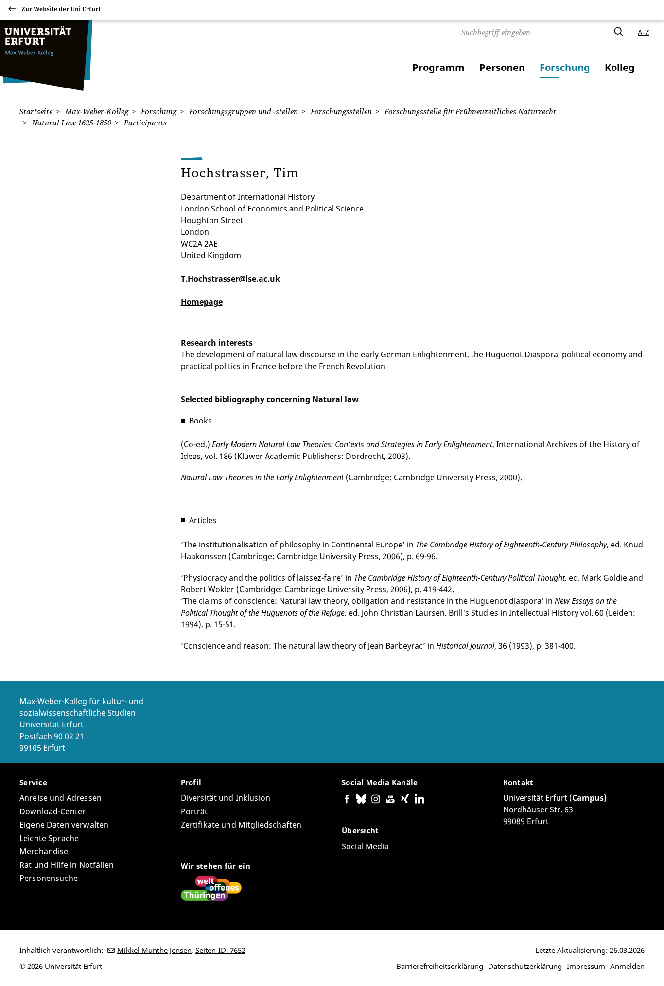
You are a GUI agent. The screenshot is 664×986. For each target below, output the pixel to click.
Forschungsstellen (340, 111)
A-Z (643, 32)
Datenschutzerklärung (525, 966)
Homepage (202, 302)
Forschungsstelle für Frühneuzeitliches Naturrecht (469, 111)
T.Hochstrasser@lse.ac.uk (230, 278)
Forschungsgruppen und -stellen (242, 111)
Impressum (586, 966)
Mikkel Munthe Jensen (154, 950)
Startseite (35, 111)
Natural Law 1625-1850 (70, 122)
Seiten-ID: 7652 (220, 950)
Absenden (618, 32)
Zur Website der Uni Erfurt (61, 9)
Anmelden (627, 966)
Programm (438, 67)
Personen (502, 67)
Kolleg (620, 67)
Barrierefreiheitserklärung (439, 966)
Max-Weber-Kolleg (95, 111)
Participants (144, 122)
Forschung (565, 67)
